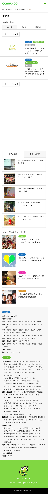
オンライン (33, 403)
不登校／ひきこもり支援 (32, 428)
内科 (30, 417)
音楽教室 (33, 361)
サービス (5, 400)
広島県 (33, 338)
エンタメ (39, 364)
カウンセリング (9, 395)
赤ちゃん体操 (13, 364)
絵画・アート (13, 370)
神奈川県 (27, 324)
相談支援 (7, 434)
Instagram (18, 478)
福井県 (27, 330)
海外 (3, 352)
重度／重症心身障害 (19, 386)
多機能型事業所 (30, 392)
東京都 (9, 324)
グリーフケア (36, 431)
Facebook (26, 478)
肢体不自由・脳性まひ (34, 383)
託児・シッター (9, 406)
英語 (5, 372)
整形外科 (42, 417)
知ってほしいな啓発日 (31, 483)
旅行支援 (15, 403)
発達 (10, 420)
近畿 (3, 335)
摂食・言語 (23, 395)
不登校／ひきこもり (21, 378)
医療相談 (20, 417)
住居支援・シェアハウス (37, 445)
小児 (5, 420)
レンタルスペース (26, 408)
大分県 (15, 344)
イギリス (17, 352)
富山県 (33, 330)
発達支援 (21, 397)
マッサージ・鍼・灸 (35, 420)
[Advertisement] (24, 115)
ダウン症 (38, 389)
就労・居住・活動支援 (9, 445)
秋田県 (27, 321)
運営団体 (12, 483)
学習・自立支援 (35, 434)
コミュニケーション (25, 370)
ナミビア (9, 352)
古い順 (24, 27)
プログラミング (32, 367)
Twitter (22, 478)
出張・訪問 (7, 403)
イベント (5, 414)
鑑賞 (30, 406)
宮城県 (39, 321)
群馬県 (6, 327)
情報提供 (35, 400)
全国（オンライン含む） (10, 316)
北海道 (4, 319)
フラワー (16, 372)
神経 (14, 420)
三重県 (21, 330)
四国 (3, 341)
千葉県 (15, 324)
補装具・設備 (6, 425)
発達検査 (40, 392)
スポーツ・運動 (23, 361)
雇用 (5, 447)
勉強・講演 (13, 414)
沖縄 (3, 349)
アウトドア (29, 414)
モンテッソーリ (21, 367)
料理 (40, 367)
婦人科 (35, 417)
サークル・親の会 (8, 378)
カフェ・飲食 (24, 403)
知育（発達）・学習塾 (27, 372)
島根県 (9, 338)
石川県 (15, 330)
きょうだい (7, 386)
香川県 (27, 341)
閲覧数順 (38, 27)
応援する (20, 483)
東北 (3, 321)
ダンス (39, 361)
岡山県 (27, 338)
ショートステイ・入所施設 (37, 439)
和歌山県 (15, 335)
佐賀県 (28, 344)
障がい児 (36, 381)
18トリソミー (34, 378)
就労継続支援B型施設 (30, 447)
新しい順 (9, 27)
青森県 (21, 321)
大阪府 (22, 335)
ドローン (7, 367)
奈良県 (9, 335)
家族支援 (7, 436)
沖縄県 (9, 349)
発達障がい (21, 383)
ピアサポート (8, 431)
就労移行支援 (8, 450)
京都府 (28, 335)
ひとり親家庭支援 (9, 439)
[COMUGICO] (9, 3)
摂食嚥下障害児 (26, 381)
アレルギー (16, 381)
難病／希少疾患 (9, 389)
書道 (10, 372)
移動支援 (14, 434)
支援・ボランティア (8, 428)
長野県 (9, 330)
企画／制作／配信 (25, 400)
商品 (14, 411)
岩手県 (33, 321)
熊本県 (9, 344)
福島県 (9, 321)
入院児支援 (7, 442)
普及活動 (21, 414)
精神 (25, 417)
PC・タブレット (38, 370)
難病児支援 (36, 436)
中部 (3, 330)
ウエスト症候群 (29, 389)
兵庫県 (34, 335)
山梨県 (39, 330)
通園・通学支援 (24, 434)
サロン (35, 406)
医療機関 (5, 417)
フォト (19, 411)
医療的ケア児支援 (25, 436)
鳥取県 (21, 338)
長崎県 (34, 344)
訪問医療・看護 (22, 420)
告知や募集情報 (7, 453)
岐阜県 (12, 333)
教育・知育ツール (21, 406)
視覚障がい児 (31, 386)
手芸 (20, 364)
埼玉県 (21, 324)
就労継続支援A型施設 (15, 447)
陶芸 (5, 370)
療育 (17, 395)
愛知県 (18, 333)
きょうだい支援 (22, 439)
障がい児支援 (18, 431)
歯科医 (24, 422)
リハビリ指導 (15, 422)
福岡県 (40, 344)
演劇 (12, 367)
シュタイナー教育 (28, 364)
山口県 (15, 338)
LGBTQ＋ (20, 428)
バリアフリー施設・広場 (11, 408)
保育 (37, 395)
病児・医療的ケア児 (10, 383)
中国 (3, 338)
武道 (15, 361)
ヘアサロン (37, 408)
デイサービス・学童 (10, 397)
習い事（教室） (7, 361)
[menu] (44, 3)
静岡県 (6, 333)
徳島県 (21, 341)
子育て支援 (14, 436)
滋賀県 (40, 335)
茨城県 (34, 324)
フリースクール (19, 392)
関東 (3, 324)
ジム (40, 403)
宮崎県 (6, 346)
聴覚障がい (40, 386)
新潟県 (24, 333)
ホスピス (12, 417)
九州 (3, 344)
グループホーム (23, 445)
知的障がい (19, 389)
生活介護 (17, 450)
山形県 (15, 321)
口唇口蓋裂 (7, 381)
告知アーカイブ (7, 456)
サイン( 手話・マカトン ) (12, 375)
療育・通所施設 (7, 392)
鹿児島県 (21, 344)
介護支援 (27, 431)
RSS (30, 478)
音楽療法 (31, 395)
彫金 (5, 364)
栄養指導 (7, 422)
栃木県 (40, 324)
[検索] (39, 3)
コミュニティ (14, 400)
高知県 (9, 341)
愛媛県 (15, 341)
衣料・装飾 (7, 411)
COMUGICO (19, 490)
